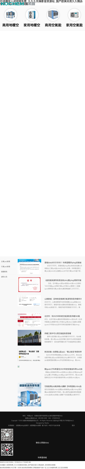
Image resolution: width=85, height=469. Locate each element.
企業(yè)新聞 (5, 261)
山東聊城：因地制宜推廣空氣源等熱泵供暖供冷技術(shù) (63, 299)
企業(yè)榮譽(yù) (30, 86)
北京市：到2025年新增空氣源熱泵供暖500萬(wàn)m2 (62, 316)
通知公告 (4, 277)
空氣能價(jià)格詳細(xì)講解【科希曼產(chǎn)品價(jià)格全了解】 (62, 386)
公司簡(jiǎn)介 (9, 80)
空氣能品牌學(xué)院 (74, 151)
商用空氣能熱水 (52, 86)
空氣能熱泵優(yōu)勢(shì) (10, 93)
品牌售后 (70, 145)
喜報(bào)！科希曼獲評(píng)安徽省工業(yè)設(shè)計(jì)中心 (62, 263)
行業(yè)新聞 (5, 266)
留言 (5, 215)
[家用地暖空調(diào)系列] (32, 15)
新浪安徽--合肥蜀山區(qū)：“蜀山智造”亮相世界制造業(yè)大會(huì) (63, 352)
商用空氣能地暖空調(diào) (72, 87)
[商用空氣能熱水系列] (53, 15)
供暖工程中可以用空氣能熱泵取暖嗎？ (57, 334)
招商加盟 (50, 145)
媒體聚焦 (4, 272)
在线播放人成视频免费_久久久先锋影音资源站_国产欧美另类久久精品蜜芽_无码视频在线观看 (27, 465)
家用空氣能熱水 (52, 80)
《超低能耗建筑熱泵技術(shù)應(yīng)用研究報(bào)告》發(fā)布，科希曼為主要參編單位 (62, 280)
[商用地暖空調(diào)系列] (11, 15)
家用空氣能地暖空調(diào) (72, 81)
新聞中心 (27, 80)
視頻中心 (7, 86)
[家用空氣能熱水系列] (74, 15)
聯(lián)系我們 (51, 151)
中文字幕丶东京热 (16, 467)
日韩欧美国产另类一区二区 (41, 467)
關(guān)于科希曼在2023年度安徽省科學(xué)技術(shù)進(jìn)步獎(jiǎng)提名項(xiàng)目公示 (63, 369)
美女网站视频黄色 (5, 467)
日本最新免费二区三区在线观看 (58, 467)
